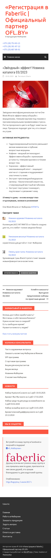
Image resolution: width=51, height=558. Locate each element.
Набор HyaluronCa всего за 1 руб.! (20, 392)
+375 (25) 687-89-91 (11, 49)
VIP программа (12, 357)
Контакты (7, 536)
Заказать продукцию (12, 520)
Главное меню (13, 57)
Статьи (6, 528)
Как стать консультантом (15, 333)
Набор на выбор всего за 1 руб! (19, 407)
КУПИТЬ (35, 207)
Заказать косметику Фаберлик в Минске (23, 353)
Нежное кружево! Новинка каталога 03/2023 (13, 292)
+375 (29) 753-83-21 (11, 43)
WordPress (28, 552)
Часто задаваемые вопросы (18, 349)
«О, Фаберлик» (14, 448)
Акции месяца (11, 369)
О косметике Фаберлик (15, 377)
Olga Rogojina (12, 482)
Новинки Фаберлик (28, 273)
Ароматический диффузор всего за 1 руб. (24, 412)
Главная (6, 512)
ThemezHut (7, 555)
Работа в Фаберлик (12, 516)
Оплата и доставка (11, 532)
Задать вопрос (10, 524)
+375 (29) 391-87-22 (11, 46)
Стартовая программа (15, 361)
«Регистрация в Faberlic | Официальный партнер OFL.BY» (26, 19)
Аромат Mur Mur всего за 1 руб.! (19, 396)
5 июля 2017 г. (26, 482)
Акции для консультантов (17, 365)
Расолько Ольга (24, 76)
